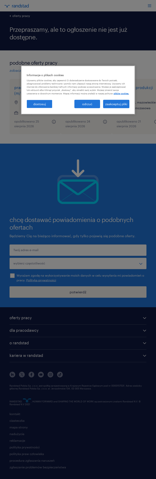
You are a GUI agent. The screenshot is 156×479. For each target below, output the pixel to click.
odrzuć (87, 104)
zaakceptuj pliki (116, 104)
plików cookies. (121, 93)
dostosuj (39, 104)
